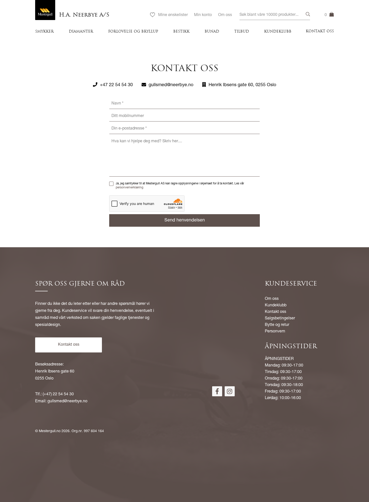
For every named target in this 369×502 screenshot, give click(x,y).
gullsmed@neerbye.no (171, 85)
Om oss (225, 15)
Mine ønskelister (173, 15)
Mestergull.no (49, 431)
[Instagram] (230, 391)
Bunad (212, 32)
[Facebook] (217, 391)
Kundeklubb (277, 32)
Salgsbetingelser (280, 319)
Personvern (275, 332)
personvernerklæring (129, 187)
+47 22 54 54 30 (116, 85)
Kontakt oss (320, 31)
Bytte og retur (277, 325)
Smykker (44, 32)
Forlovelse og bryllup (133, 32)
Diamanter (81, 32)
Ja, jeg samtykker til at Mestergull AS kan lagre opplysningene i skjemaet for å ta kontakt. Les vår (180, 185)
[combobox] (274, 15)
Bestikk (181, 32)
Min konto (203, 15)
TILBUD (241, 32)
